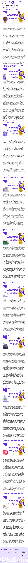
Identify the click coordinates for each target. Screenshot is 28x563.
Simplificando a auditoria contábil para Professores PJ (13, 230)
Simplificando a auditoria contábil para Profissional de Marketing (13, 65)
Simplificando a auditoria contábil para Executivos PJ (13, 334)
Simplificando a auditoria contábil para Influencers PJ (13, 441)
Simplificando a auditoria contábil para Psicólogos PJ (13, 178)
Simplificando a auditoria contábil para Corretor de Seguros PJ (13, 494)
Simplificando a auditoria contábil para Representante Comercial (13, 121)
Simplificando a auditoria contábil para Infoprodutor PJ (13, 387)
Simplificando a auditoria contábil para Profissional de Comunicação (13, 8)
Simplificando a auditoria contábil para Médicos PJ (13, 283)
